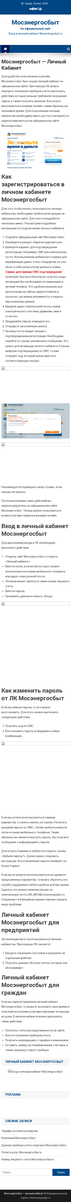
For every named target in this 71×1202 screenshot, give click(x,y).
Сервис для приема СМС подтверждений (33, 271)
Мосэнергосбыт (35, 22)
